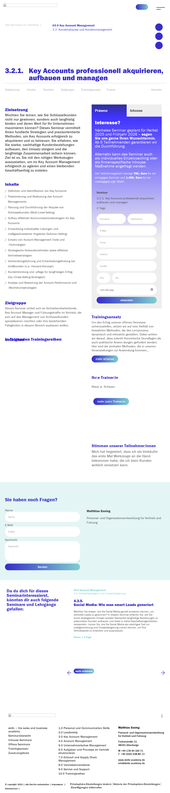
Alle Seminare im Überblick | (23, 25)
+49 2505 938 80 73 (132, 754)
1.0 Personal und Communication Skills (84, 728)
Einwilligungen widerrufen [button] (86, 787)
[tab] (109, 110)
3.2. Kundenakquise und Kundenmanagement (82, 29)
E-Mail (9, 525)
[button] (159, 27)
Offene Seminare (19, 744)
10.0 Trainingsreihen (71, 773)
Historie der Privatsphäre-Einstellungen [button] (136, 784)
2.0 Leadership (68, 732)
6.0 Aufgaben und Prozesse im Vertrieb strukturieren (83, 751)
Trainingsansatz (18, 748)
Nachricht (11, 539)
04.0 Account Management (90, 590)
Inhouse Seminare (20, 740)
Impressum (57, 784)
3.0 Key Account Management (77, 737)
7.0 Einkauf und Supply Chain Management (77, 758)
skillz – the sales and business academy (27, 729)
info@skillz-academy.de (131, 763)
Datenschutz (11, 788)
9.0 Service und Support (73, 769)
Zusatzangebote (18, 753)
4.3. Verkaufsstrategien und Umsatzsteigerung (100, 593)
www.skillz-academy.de (131, 759)
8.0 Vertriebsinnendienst (74, 765)
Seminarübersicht (19, 736)
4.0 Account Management (75, 741)
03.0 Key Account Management (73, 25)
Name (9, 510)
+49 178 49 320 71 (132, 750)
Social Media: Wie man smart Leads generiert (113, 604)
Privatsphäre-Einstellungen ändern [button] (90, 784)
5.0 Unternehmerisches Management (82, 745)
